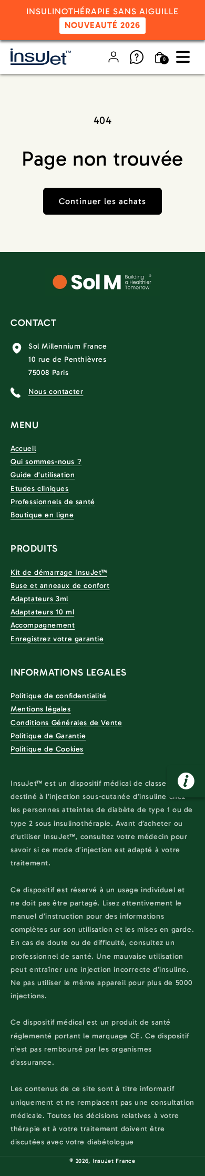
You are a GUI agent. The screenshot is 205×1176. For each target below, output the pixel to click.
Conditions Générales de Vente (66, 722)
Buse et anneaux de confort (60, 585)
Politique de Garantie (48, 735)
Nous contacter (55, 391)
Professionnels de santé (53, 501)
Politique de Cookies (47, 749)
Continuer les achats (102, 201)
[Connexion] (113, 57)
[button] (182, 57)
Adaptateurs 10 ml (42, 612)
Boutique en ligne (42, 514)
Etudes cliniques (40, 488)
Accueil (23, 448)
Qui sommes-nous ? (46, 461)
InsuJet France (114, 1161)
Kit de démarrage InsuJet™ (59, 572)
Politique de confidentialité (59, 695)
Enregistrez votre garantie (57, 638)
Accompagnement (43, 625)
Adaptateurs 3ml (39, 598)
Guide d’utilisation (43, 474)
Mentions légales (41, 709)
